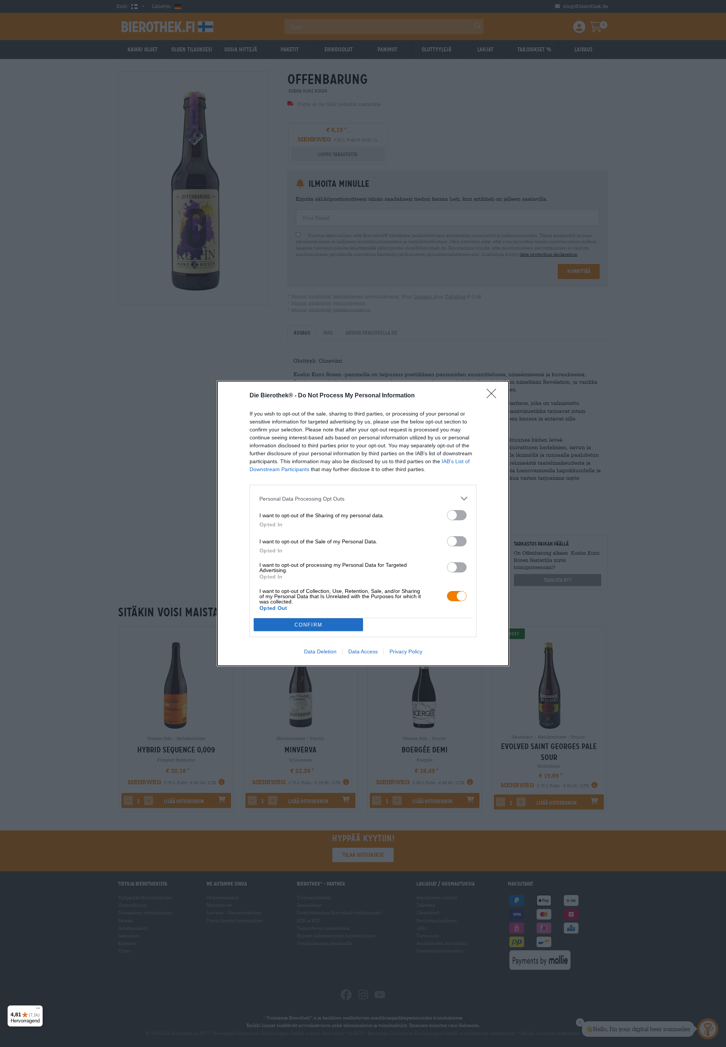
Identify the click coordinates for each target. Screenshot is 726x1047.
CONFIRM (309, 625)
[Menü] (38, 1009)
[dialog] (363, 523)
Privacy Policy (405, 651)
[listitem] (363, 499)
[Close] (494, 396)
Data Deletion (320, 651)
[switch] (457, 515)
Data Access (363, 651)
